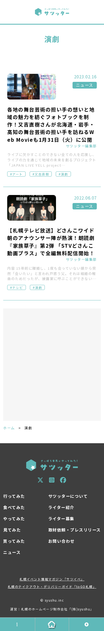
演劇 (64, 174)
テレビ (17, 287)
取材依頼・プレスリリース (74, 530)
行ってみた (14, 496)
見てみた (12, 530)
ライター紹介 (61, 507)
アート (17, 174)
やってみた (14, 518)
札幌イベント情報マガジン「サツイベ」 (51, 579)
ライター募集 (61, 518)
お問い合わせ (61, 541)
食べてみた (14, 507)
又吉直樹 (42, 174)
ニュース (84, 85)
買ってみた (14, 541)
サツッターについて (68, 496)
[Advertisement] (52, 364)
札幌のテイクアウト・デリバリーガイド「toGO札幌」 (52, 586)
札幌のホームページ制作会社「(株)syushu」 (57, 609)
